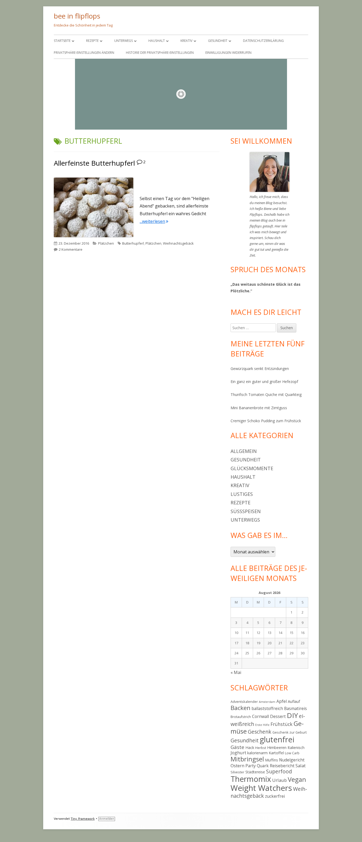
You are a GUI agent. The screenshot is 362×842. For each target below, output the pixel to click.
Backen (240, 708)
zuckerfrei (275, 796)
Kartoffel (276, 752)
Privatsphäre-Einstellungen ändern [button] (84, 52)
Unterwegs (123, 40)
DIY (292, 715)
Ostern (237, 765)
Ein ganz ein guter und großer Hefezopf (264, 381)
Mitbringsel (247, 759)
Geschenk (259, 731)
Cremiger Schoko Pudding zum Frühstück (266, 420)
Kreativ (186, 40)
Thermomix (251, 779)
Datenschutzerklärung (263, 40)
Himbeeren (276, 747)
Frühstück (282, 724)
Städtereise (255, 771)
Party (250, 766)
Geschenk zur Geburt (289, 732)
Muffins (271, 759)
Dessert (278, 716)
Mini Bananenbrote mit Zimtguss (259, 407)
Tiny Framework (83, 819)
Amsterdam (267, 702)
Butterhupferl (133, 243)
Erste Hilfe (262, 725)
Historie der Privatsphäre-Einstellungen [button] (160, 52)
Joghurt (238, 753)
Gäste (237, 747)
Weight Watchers (261, 788)
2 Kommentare (70, 249)
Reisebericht (282, 766)
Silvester (237, 772)
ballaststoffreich (267, 708)
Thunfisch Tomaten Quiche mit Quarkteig (266, 394)
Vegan (297, 779)
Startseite (62, 40)
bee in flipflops (77, 16)
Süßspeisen (246, 511)
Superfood (279, 771)
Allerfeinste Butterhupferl (94, 163)
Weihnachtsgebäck (178, 243)
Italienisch (296, 747)
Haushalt (156, 40)
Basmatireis (295, 708)
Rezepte (92, 40)
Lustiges (242, 494)
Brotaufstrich (241, 716)
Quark (263, 766)
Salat (300, 765)
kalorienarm (257, 752)
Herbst (260, 747)
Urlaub (279, 780)
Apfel (281, 701)
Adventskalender (244, 701)
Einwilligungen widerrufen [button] (228, 52)
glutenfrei (277, 739)
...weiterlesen (154, 221)
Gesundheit (217, 40)
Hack (249, 747)
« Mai (236, 672)
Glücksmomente (252, 468)
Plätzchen (106, 243)
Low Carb (292, 753)
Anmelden (106, 819)
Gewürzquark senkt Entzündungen (260, 368)
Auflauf (294, 701)
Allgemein (244, 451)
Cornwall (260, 716)
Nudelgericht (291, 760)
